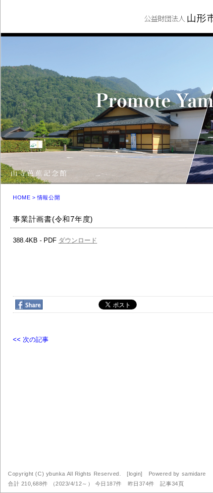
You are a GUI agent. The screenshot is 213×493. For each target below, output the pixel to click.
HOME (21, 197)
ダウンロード (77, 240)
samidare (194, 474)
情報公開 (48, 197)
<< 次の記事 (31, 339)
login (135, 474)
